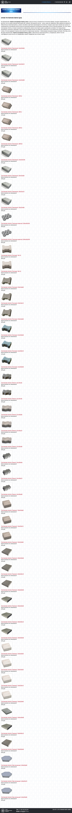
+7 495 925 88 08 (59, 2)
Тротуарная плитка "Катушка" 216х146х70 (12, 303)
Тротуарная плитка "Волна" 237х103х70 (11, 430)
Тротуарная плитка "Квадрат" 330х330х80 (12, 701)
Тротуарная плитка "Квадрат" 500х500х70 (12, 733)
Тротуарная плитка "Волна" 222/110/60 (11, 382)
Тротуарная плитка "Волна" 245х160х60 (11, 462)
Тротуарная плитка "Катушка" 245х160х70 (12, 351)
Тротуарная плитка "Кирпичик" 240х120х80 (13, 80)
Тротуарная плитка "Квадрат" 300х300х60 (12, 606)
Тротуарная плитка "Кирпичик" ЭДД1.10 (11, 143)
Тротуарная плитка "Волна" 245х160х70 (11, 478)
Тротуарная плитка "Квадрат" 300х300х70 (12, 621)
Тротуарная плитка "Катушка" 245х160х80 (12, 366)
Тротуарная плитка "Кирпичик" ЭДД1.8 (11, 127)
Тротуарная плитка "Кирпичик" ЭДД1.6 (11, 96)
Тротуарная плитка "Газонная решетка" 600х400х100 (15, 239)
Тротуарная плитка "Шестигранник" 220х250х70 (14, 781)
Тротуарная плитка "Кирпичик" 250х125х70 (12, 191)
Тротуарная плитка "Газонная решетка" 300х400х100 (15, 223)
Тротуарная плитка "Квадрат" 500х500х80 (12, 749)
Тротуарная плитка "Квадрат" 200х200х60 (12, 558)
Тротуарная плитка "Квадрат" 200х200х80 (12, 590)
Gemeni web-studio (65, 809)
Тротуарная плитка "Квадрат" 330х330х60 (12, 653)
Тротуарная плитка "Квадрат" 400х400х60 (12, 717)
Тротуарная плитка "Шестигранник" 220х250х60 (14, 765)
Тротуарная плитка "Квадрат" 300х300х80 (12, 637)
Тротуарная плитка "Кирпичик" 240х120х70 (12, 64)
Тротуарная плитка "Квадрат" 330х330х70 (12, 685)
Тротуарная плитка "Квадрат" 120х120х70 (12, 526)
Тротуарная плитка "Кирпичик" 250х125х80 (12, 207)
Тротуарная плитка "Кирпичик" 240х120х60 (13, 48)
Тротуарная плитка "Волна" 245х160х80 (11, 494)
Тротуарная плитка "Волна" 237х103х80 (11, 446)
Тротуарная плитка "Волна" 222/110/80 (11, 398)
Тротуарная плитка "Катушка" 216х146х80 (12, 319)
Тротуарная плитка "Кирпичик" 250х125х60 (12, 175)
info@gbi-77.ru (24, 811)
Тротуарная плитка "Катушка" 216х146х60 (12, 287)
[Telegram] (64, 2)
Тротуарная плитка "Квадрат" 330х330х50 (12, 669)
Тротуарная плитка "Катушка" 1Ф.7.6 (11, 255)
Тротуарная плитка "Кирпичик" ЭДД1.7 (11, 112)
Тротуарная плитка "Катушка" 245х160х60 (12, 335)
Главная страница (46, 2)
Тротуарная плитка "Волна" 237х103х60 (11, 414)
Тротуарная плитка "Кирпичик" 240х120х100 (13, 159)
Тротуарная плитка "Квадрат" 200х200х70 (12, 574)
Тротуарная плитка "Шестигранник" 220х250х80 (14, 797)
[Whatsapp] (67, 2)
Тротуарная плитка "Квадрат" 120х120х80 (12, 542)
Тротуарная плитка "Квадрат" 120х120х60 (12, 510)
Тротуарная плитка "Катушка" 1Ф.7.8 (11, 271)
